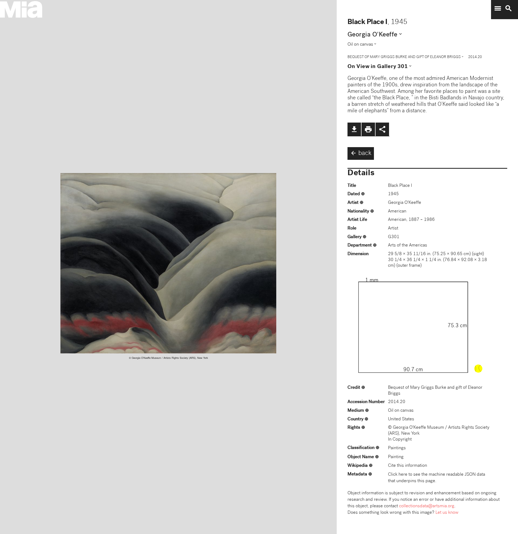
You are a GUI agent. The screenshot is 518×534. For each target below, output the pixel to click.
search (509, 8)
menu (498, 8)
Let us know (446, 513)
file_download (354, 129)
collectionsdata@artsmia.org (426, 506)
